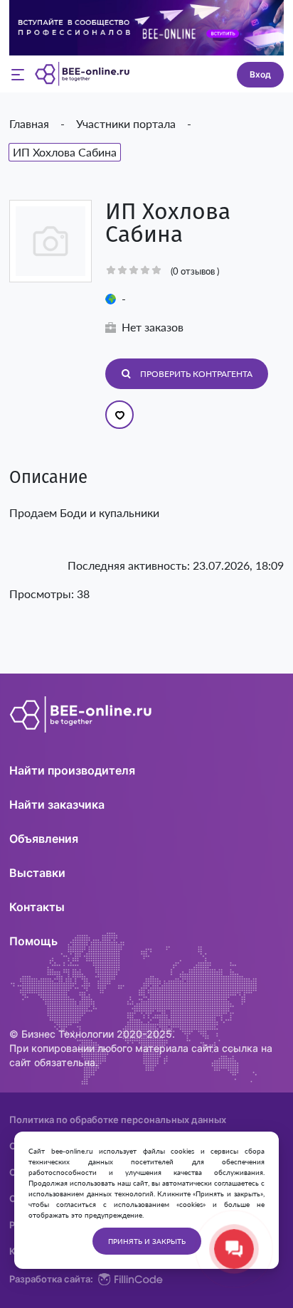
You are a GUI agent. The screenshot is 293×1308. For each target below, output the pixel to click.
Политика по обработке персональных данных (117, 1119)
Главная (29, 123)
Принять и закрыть (147, 1241)
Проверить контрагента (196, 374)
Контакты (37, 907)
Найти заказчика (57, 804)
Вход (260, 74)
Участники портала (126, 123)
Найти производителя (72, 770)
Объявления (43, 838)
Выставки (37, 872)
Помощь (33, 941)
